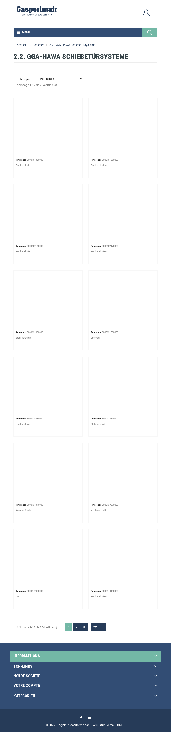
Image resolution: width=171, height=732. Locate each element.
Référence (21, 160)
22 (95, 627)
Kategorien (24, 696)
